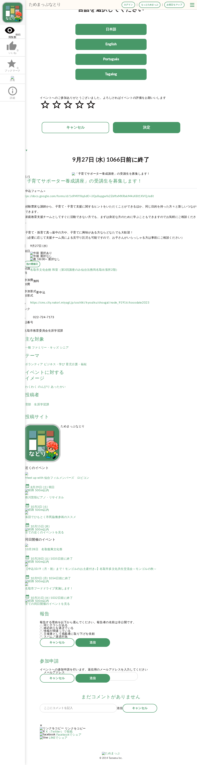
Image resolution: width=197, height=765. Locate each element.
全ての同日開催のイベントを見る (47, 603)
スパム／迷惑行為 (56, 636)
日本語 (111, 29)
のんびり (44, 386)
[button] (192, 5)
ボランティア (34, 364)
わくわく (31, 386)
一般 (28, 347)
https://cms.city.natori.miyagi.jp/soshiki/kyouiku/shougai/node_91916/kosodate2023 (89, 302)
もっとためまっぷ (149, 5)
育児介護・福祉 (76, 364)
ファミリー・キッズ (46, 347)
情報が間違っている (57, 631)
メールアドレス (54, 672)
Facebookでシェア (68, 734)
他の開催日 (32, 264)
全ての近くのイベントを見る (44, 532)
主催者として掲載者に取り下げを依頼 (69, 633)
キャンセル (75, 127)
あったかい (58, 386)
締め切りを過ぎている (59, 628)
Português (111, 59)
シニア (64, 347)
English (111, 44)
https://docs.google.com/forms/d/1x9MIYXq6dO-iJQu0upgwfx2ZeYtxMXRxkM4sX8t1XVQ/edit (88, 196)
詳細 (12, 92)
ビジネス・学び (55, 364)
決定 (146, 127)
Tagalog (111, 74)
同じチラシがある (56, 625)
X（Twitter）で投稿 (59, 731)
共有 (12, 80)
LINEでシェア (58, 737)
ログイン (128, 5)
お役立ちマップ (174, 5)
